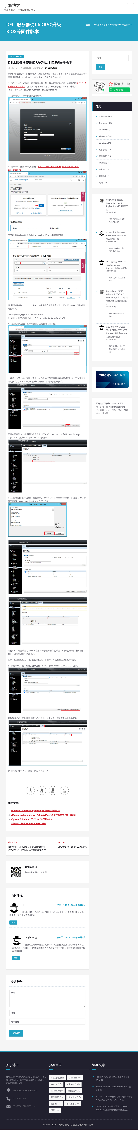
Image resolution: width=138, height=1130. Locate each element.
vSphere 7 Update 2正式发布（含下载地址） (32, 819)
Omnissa (103, 123)
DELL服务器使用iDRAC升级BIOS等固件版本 (112, 24)
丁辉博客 (12, 5)
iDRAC (40, 68)
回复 (13, 922)
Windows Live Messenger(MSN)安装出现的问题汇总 (35, 810)
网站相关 (103, 162)
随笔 (101, 182)
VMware (103, 136)
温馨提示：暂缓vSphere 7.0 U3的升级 (28, 823)
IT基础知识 (104, 116)
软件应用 (103, 176)
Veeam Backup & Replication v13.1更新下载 (117, 206)
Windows (103, 142)
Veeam (102, 129)
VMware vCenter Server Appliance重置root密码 (116, 264)
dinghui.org (111, 199)
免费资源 (103, 149)
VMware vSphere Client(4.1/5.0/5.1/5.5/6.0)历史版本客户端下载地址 (43, 814)
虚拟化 (102, 169)
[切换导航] (130, 6)
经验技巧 (27, 68)
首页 (88, 24)
